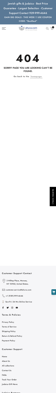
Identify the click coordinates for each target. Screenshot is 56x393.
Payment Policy (8, 340)
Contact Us (6, 370)
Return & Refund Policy (12, 336)
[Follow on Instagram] (12, 307)
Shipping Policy (9, 331)
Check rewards (52, 196)
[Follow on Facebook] (3, 307)
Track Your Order (9, 379)
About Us (6, 361)
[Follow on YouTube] (17, 307)
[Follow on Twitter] (8, 307)
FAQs (4, 375)
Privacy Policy (8, 322)
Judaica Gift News (10, 384)
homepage (36, 76)
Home (4, 356)
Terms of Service (9, 326)
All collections (8, 365)
